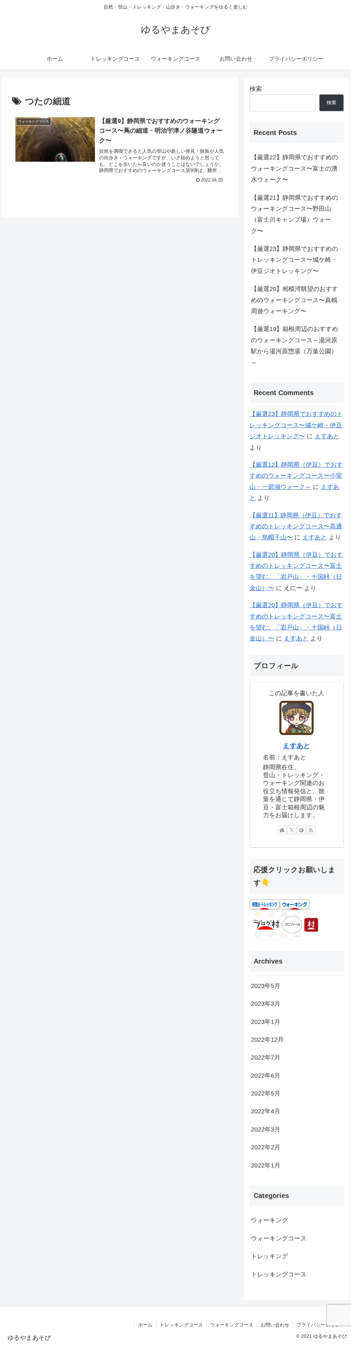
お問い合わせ (275, 1324)
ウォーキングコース (231, 1324)
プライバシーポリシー (320, 1324)
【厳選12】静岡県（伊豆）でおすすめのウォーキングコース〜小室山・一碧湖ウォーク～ (296, 475)
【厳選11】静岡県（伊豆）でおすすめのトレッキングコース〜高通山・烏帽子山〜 (296, 526)
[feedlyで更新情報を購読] (301, 829)
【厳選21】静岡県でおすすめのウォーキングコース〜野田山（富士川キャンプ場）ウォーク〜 (294, 214)
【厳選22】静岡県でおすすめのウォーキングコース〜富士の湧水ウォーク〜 (294, 168)
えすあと (327, 436)
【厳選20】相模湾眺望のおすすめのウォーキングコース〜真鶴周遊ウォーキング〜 (294, 300)
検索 (256, 88)
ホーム (145, 1324)
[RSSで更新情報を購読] (310, 829)
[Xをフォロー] (291, 829)
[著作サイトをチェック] (282, 829)
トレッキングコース (181, 1324)
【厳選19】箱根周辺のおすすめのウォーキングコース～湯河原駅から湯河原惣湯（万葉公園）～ (294, 346)
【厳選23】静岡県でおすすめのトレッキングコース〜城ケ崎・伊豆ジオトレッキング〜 (294, 259)
